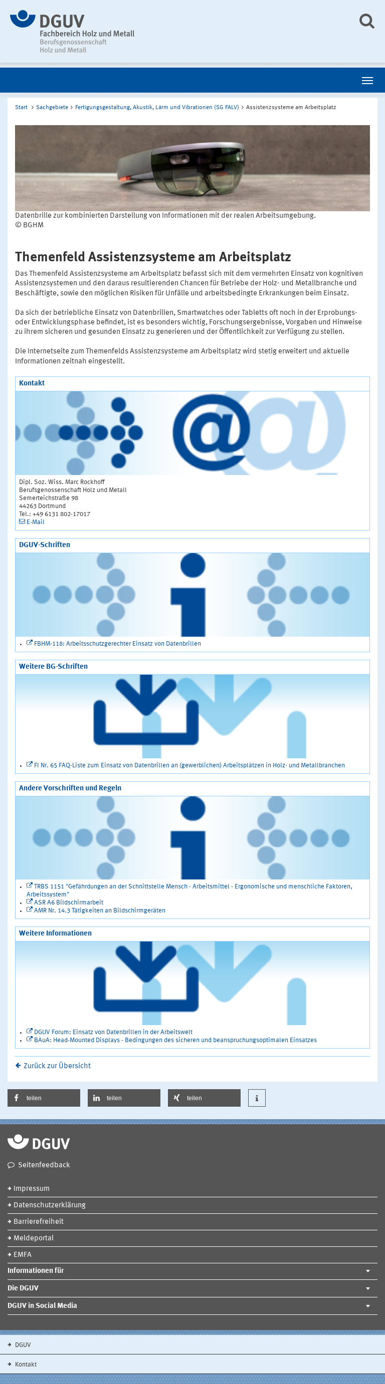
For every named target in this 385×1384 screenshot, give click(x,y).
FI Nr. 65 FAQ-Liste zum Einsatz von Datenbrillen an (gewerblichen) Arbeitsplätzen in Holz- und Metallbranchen (189, 765)
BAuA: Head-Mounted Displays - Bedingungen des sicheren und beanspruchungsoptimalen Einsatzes (175, 1040)
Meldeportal (34, 1238)
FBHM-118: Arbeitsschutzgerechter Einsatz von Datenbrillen (117, 644)
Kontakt (25, 1364)
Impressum (32, 1189)
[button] (44, 1098)
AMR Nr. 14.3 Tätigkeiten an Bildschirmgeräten (99, 910)
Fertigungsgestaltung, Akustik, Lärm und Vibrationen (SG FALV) (157, 108)
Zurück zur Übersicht (57, 1066)
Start (21, 108)
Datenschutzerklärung (50, 1205)
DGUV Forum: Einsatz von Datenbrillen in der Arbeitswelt (113, 1032)
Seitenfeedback (44, 1165)
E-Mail (36, 522)
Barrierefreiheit (39, 1222)
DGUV (22, 1345)
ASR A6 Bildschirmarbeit (68, 902)
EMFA (23, 1255)
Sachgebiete (52, 108)
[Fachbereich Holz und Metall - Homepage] (176, 31)
